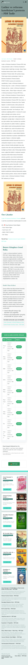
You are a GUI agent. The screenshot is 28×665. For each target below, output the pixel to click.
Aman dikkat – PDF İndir (21, 655)
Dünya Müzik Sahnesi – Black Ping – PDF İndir (12, 630)
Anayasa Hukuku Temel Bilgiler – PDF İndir (11, 637)
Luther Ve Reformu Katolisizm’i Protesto (11, 218)
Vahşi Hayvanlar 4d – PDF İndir (8, 616)
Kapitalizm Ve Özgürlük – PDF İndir (9, 622)
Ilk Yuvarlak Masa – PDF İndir (8, 608)
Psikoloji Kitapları (7, 518)
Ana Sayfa (3, 58)
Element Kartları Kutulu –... (7, 496)
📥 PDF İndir (14, 464)
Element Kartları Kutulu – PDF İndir (10, 595)
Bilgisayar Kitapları (8, 480)
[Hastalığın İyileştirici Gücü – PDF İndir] (22, 520)
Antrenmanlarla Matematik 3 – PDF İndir (11, 643)
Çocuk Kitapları (7, 554)
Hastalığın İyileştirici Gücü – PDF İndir (10, 602)
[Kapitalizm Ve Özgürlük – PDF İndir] (22, 575)
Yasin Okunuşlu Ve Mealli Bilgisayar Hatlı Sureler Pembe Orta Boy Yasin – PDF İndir (12, 588)
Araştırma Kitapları (8, 535)
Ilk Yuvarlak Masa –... (8, 533)
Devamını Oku (7, 489)
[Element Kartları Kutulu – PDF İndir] (22, 502)
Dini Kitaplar (9, 58)
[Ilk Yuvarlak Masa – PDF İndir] (22, 539)
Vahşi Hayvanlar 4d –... (9, 552)
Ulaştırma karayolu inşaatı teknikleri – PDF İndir (6, 657)
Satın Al (19, 346)
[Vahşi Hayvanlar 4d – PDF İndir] (22, 557)
